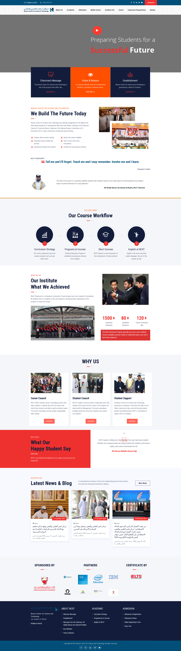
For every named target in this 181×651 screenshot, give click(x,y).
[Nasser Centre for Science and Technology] (39, 10)
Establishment (67, 618)
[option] (137, 442)
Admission (82, 10)
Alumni (152, 10)
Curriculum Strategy (100, 614)
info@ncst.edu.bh (31, 3)
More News (143, 483)
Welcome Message (69, 614)
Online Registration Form (133, 622)
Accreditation (67, 629)
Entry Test (128, 626)
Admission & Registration (133, 614)
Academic (70, 10)
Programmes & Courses (102, 618)
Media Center (96, 10)
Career (121, 10)
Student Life (109, 10)
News (36, 523)
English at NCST (99, 622)
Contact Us (150, 2)
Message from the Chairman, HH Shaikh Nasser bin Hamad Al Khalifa (74, 623)
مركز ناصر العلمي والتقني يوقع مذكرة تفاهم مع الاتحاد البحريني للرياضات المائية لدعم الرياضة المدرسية (49, 529)
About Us (59, 10)
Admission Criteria (130, 618)
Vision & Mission (68, 633)
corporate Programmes (137, 10)
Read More (50, 92)
